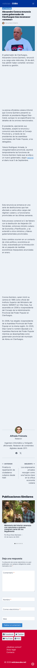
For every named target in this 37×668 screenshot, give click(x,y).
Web (5, 619)
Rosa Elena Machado (14, 535)
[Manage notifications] (32, 664)
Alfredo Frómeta (13, 23)
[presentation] (18, 511)
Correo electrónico (11, 609)
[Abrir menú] (33, 3)
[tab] (14, 543)
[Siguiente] (32, 521)
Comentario (8, 573)
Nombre (7, 600)
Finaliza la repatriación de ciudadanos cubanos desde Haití (8, 471)
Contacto (10, 652)
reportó (30, 158)
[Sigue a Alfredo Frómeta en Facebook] (16, 453)
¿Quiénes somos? (14, 647)
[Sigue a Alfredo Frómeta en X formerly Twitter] (20, 453)
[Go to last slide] (5, 521)
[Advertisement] (18, 88)
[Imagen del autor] (3, 23)
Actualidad (7, 8)
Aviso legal (11, 650)
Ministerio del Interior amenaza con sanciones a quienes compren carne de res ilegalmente (17, 528)
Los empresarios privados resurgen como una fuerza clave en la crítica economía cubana (28, 473)
